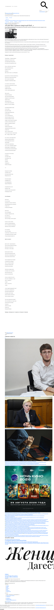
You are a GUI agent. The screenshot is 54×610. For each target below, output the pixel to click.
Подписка (15, 21)
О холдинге (8, 598)
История (10, 17)
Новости (7, 19)
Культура (11, 20)
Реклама (20, 21)
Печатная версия (42, 11)
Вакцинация (35, 20)
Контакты (15, 6)
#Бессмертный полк (10, 332)
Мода (7, 589)
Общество (6, 20)
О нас (13, 6)
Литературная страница (41, 20)
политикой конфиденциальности (41, 605)
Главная (7, 17)
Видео (7, 587)
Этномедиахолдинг (8, 6)
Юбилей (20, 20)
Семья (28, 20)
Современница (31, 20)
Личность (7, 588)
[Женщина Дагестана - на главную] (12, 13)
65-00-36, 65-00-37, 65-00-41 (10, 595)
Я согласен (2, 609)
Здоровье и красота (16, 20)
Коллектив (7, 21)
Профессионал (24, 20)
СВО (9, 20)
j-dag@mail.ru (8, 596)
